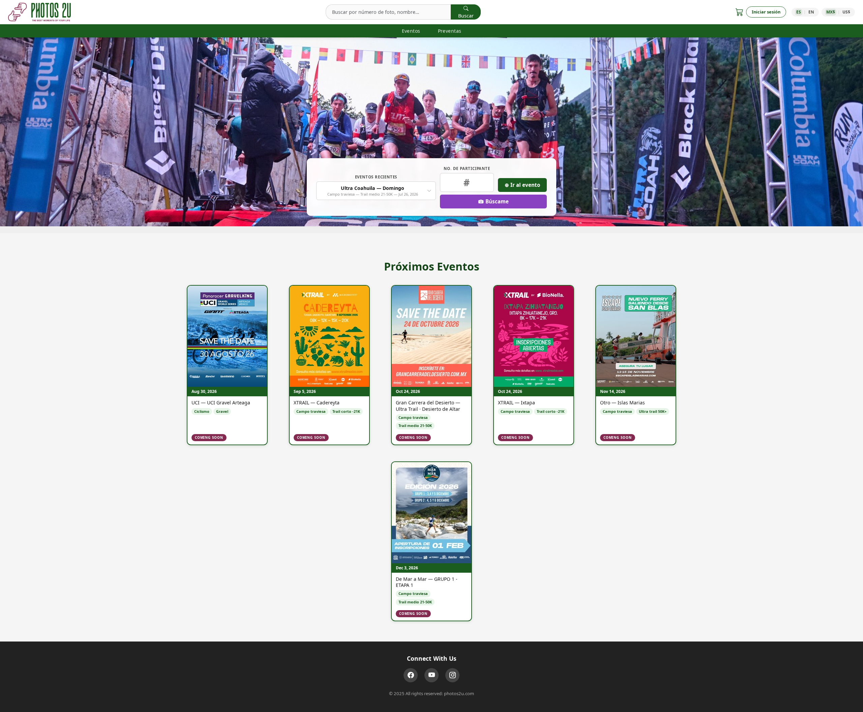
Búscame (497, 201)
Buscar (466, 15)
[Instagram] (452, 675)
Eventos (411, 31)
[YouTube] (431, 675)
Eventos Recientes (376, 176)
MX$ (830, 12)
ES (798, 12)
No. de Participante (467, 168)
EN (811, 12)
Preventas (450, 31)
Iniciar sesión (766, 12)
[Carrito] (739, 12)
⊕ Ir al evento (522, 184)
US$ (846, 12)
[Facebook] (411, 675)
